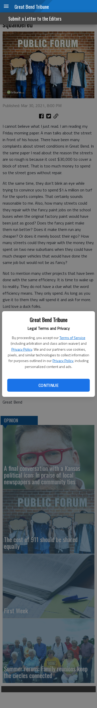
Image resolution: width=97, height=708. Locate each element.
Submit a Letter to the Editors (34, 18)
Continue (48, 385)
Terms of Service (72, 337)
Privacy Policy (21, 349)
